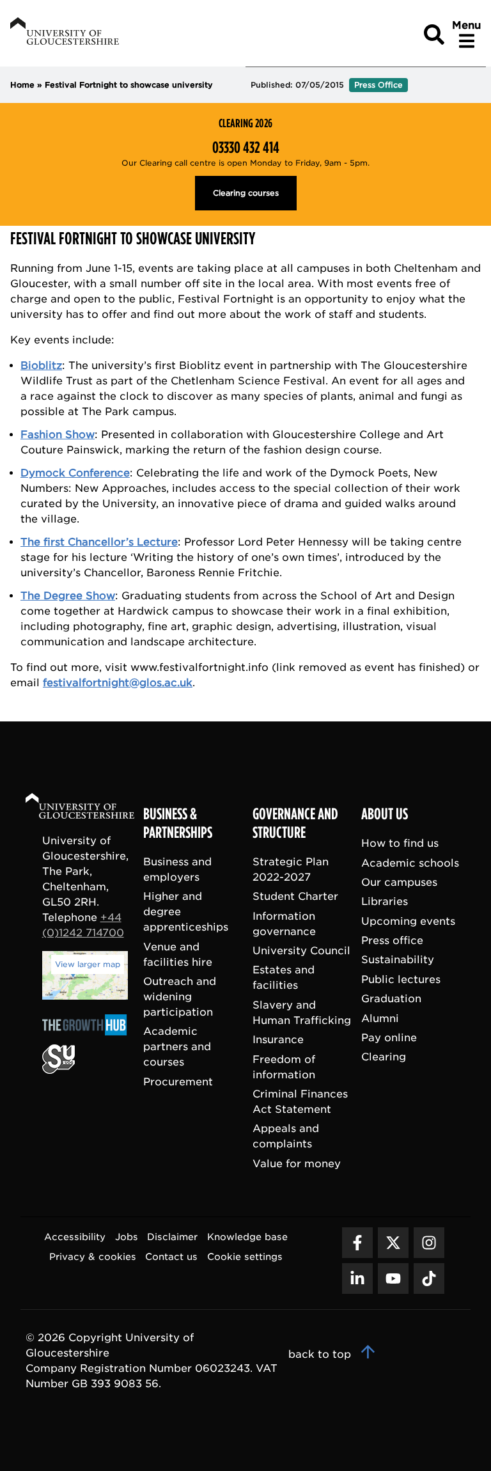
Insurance (278, 1040)
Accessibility (74, 1236)
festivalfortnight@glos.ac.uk (117, 683)
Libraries (384, 901)
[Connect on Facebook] (357, 1242)
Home (22, 85)
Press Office (378, 85)
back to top (321, 1354)
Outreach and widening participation (179, 996)
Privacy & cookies (92, 1256)
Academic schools (410, 863)
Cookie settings (245, 1256)
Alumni (380, 1018)
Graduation (391, 999)
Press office (392, 940)
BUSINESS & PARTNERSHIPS (177, 823)
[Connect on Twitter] (393, 1242)
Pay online (389, 1038)
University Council (301, 951)
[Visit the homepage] (63, 33)
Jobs (126, 1236)
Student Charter (295, 896)
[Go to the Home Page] (92, 808)
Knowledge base (247, 1236)
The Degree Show (67, 596)
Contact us (171, 1256)
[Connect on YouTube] (393, 1278)
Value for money (297, 1164)
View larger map (87, 964)
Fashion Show (57, 435)
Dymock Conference (75, 473)
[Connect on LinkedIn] (357, 1278)
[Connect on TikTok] (429, 1278)
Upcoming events (408, 921)
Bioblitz (41, 365)
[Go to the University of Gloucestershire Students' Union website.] (58, 1070)
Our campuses (399, 882)
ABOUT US (384, 814)
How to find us (400, 843)
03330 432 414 (245, 147)
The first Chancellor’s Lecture (99, 542)
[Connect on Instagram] (429, 1242)
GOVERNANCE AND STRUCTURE (295, 823)
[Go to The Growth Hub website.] (88, 1036)
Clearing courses (246, 193)
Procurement (178, 1082)
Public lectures (400, 979)
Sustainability (397, 960)
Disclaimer (172, 1236)
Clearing (383, 1057)
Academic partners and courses (177, 1046)
